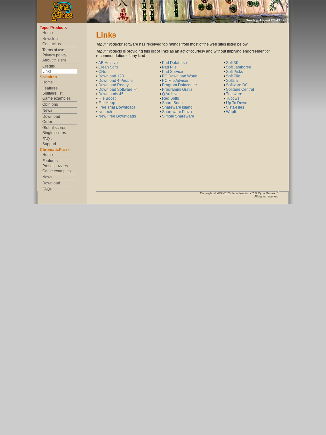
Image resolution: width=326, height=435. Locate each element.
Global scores (54, 127)
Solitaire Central (240, 89)
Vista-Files (235, 107)
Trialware (234, 94)
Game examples (56, 98)
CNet (102, 71)
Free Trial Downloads (117, 107)
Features (50, 88)
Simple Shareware (178, 116)
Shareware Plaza (177, 112)
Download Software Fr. (118, 89)
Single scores (54, 133)
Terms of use (53, 50)
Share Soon (172, 103)
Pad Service (172, 71)
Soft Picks (234, 71)
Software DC (237, 85)
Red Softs (170, 98)
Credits (48, 66)
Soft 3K (232, 63)
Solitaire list (52, 93)
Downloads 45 (111, 94)
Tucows (232, 98)
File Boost (107, 98)
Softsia (232, 80)
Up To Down (236, 103)
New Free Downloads (117, 116)
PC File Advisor (175, 80)
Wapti (231, 112)
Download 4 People (115, 80)
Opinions (50, 104)
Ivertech (105, 112)
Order (47, 121)
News (47, 110)
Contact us (51, 44)
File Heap (106, 103)
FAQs (47, 139)
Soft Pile (233, 76)
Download (51, 116)
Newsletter (51, 39)
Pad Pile (169, 67)
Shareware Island (177, 107)
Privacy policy (54, 55)
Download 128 (111, 76)
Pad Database (174, 63)
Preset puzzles (55, 166)
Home (47, 33)
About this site (54, 60)
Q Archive (170, 94)
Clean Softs (108, 67)
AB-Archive (108, 63)
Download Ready (113, 85)
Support (49, 144)
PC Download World (179, 76)
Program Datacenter (179, 85)
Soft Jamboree (238, 67)
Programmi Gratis (177, 89)
